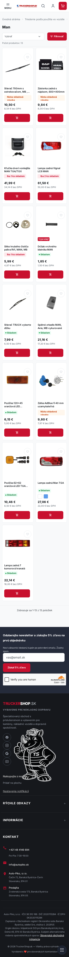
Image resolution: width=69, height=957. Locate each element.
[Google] (7, 753)
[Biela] (40, 496)
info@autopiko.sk (19, 864)
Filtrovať (56, 36)
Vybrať (23, 36)
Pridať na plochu (12, 782)
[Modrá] (46, 496)
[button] (8, 6)
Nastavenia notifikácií (16, 791)
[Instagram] (7, 745)
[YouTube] (7, 761)
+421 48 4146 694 (19, 849)
